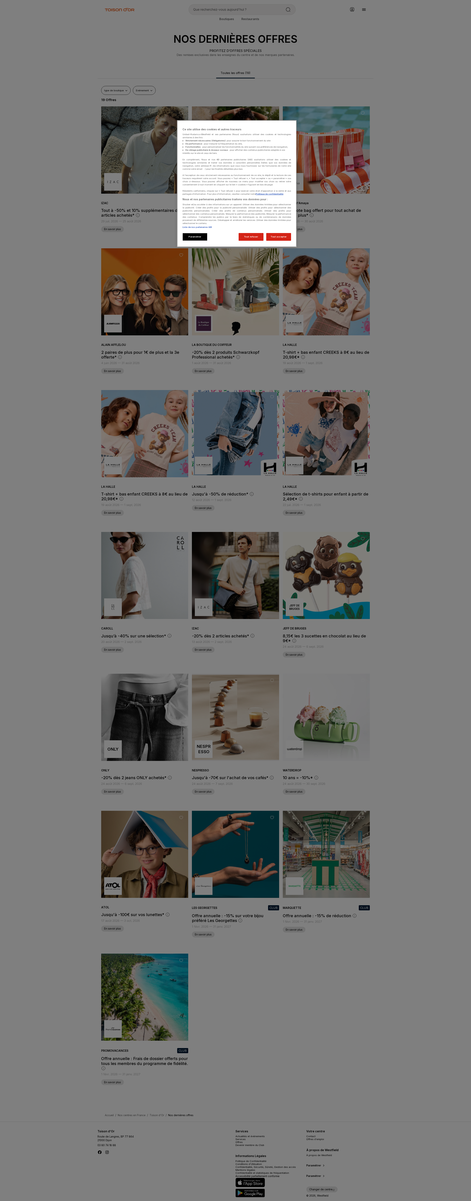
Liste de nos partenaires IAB (197, 227)
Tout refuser (251, 236)
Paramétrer (195, 236)
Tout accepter (278, 236)
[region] (237, 183)
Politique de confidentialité (269, 194)
